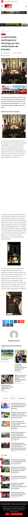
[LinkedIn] (11, 321)
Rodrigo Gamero (6, 53)
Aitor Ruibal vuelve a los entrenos (7, 358)
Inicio (3, 31)
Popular (13, 398)
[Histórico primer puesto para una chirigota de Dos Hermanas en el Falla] (5, 495)
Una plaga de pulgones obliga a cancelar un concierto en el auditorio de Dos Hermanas (19, 486)
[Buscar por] (26, 7)
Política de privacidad (17, 514)
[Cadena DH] (8, 6)
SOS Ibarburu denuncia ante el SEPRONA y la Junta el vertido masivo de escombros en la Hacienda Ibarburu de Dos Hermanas (18, 446)
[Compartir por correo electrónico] (7, 325)
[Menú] (2, 7)
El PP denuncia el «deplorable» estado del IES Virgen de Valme (7, 388)
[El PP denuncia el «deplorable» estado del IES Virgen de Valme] (7, 379)
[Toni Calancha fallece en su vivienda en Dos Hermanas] (5, 478)
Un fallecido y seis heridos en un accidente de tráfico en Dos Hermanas (18, 461)
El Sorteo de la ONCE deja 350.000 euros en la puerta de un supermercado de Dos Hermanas (18, 469)
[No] (26, 511)
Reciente (5, 398)
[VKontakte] (4, 325)
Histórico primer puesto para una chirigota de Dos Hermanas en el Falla (18, 494)
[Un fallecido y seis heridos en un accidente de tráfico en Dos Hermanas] (5, 462)
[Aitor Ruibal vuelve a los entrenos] (7, 353)
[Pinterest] (19, 321)
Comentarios (21, 398)
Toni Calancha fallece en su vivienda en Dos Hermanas (19, 477)
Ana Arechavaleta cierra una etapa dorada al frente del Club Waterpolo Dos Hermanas (19, 406)
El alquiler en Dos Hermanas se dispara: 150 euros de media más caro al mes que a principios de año (19, 415)
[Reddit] (22, 321)
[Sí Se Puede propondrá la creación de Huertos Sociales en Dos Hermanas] (21, 356)
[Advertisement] (12, 187)
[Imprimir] (11, 325)
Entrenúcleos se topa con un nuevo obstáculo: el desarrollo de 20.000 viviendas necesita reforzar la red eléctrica (19, 436)
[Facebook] (4, 321)
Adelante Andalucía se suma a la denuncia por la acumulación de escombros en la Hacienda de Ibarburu (18, 425)
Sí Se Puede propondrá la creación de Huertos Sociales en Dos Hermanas (20, 367)
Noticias (8, 31)
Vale (7, 514)
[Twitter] (7, 321)
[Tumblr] (15, 321)
